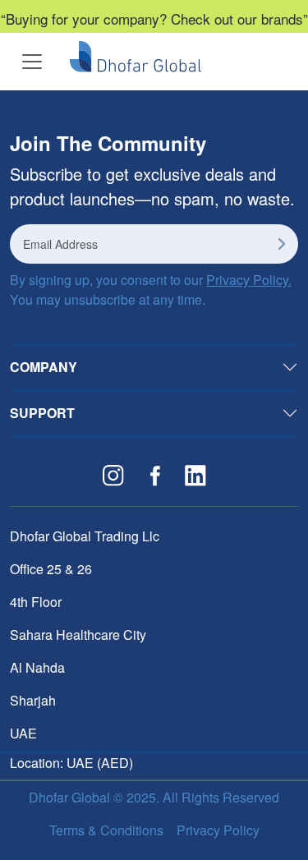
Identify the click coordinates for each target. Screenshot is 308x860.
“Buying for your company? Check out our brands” (154, 18)
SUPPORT (42, 412)
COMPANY (43, 366)
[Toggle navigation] (32, 61)
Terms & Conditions (106, 830)
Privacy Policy (218, 830)
